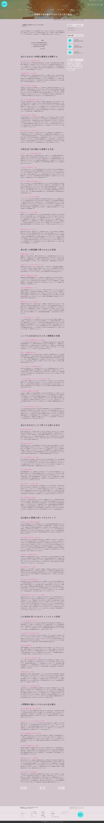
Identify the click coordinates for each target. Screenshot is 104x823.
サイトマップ (63, 813)
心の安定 (77, 67)
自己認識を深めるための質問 (39, 46)
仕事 (68, 65)
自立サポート (76, 65)
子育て (81, 65)
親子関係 (69, 67)
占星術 (69, 69)
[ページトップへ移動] (83, 808)
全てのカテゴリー (71, 28)
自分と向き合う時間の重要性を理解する (39, 42)
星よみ (81, 67)
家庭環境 (73, 67)
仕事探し (71, 65)
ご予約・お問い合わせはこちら (93, 4)
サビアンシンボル (71, 30)
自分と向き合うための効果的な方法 (40, 44)
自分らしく (72, 69)
